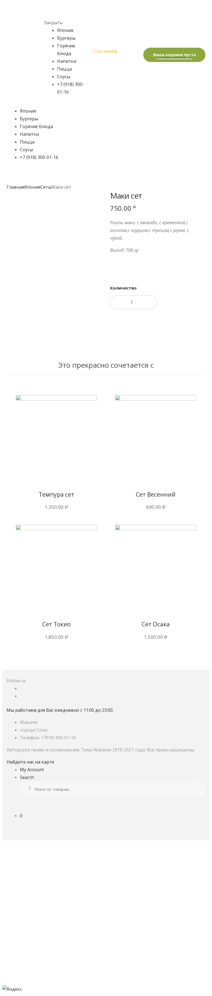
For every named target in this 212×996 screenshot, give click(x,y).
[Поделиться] (64, 972)
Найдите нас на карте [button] (30, 762)
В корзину (155, 328)
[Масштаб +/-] (148, 972)
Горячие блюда (36, 126)
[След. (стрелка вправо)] (64, 981)
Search (27, 777)
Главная (15, 187)
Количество (123, 288)
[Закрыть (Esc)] (22, 972)
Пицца (64, 69)
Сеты (45, 187)
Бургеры (66, 38)
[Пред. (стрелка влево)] (22, 981)
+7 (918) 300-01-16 (39, 157)
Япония (65, 30)
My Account (32, 770)
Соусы (63, 77)
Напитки (66, 61)
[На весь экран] (106, 972)
